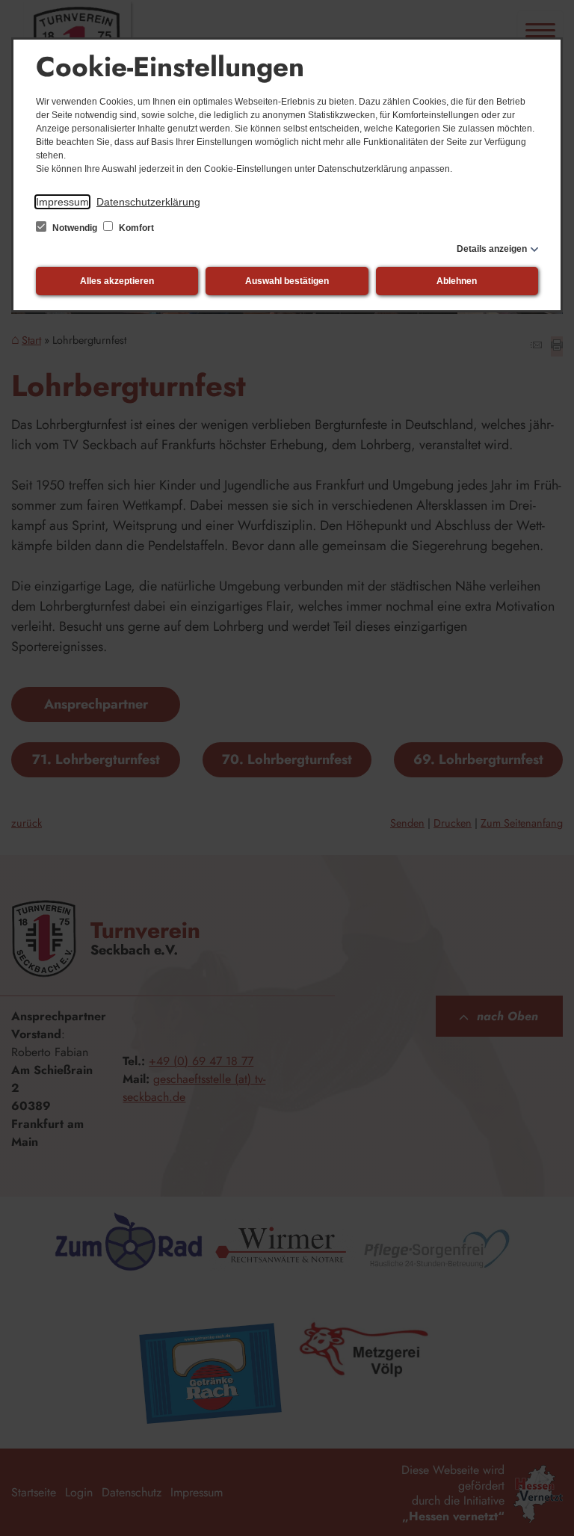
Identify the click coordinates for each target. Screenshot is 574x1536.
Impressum (62, 202)
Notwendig (74, 228)
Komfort (135, 228)
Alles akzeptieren (117, 281)
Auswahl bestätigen (287, 281)
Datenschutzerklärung (148, 202)
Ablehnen (456, 281)
